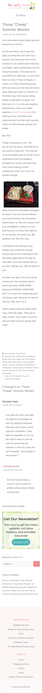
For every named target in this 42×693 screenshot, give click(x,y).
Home (21, 634)
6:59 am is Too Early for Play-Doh (17, 376)
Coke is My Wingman (12, 379)
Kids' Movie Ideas (14, 362)
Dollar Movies (30, 356)
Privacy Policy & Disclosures (21, 677)
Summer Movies (28, 370)
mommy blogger (28, 362)
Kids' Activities (10, 353)
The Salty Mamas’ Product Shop (21, 646)
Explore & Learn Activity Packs (21, 629)
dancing (15, 104)
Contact (21, 668)
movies (4, 365)
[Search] (36, 564)
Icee (23, 359)
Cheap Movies (10, 356)
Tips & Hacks (21, 353)
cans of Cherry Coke (21, 112)
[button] (21, 347)
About (21, 660)
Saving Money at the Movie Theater (25, 368)
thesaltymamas (11, 466)
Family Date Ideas (8, 359)
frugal (18, 359)
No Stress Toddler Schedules (21, 638)
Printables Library (21, 642)
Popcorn (11, 365)
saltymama (19, 365)
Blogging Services (21, 625)
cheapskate (20, 356)
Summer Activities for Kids (11, 370)
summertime (6, 373)
